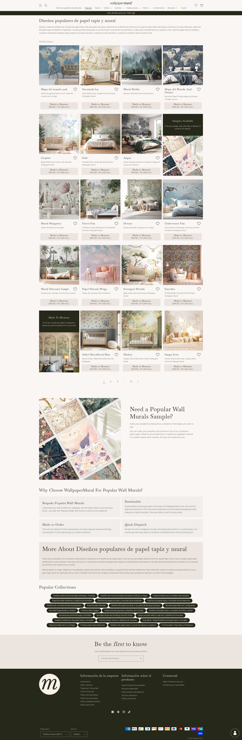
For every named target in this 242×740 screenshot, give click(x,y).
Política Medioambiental (90, 701)
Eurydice (170, 289)
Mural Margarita (51, 223)
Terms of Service (87, 692)
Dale (85, 157)
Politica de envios (129, 699)
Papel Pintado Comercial (173, 682)
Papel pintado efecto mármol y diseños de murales (160, 615)
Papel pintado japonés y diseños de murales (123, 610)
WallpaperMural (198, 738)
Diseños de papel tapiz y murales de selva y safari (171, 610)
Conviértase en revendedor (174, 685)
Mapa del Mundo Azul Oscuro (178, 91)
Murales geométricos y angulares (180, 605)
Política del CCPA (87, 705)
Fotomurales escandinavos (93, 625)
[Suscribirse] (141, 659)
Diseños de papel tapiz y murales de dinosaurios (168, 600)
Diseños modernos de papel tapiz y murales (74, 620)
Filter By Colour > (46, 42)
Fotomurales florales (96, 605)
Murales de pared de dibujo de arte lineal (114, 615)
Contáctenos (85, 682)
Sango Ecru (172, 354)
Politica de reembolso (89, 695)
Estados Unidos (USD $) (52, 734)
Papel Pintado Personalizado (133, 685)
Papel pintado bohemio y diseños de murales (72, 600)
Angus (127, 157)
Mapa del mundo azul (54, 89)
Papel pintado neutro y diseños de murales (118, 620)
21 (131, 381)
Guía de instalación (129, 695)
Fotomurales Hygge (90, 610)
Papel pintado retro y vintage (62, 625)
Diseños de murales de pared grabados (64, 605)
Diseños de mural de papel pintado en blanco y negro (124, 596)
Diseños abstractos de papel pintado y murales (74, 596)
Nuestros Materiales (130, 689)
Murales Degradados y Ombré (62, 610)
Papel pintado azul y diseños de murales (171, 596)
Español (77, 734)
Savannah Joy (90, 89)
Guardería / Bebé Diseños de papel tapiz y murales (165, 620)
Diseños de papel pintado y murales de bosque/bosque (135, 605)
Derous (128, 223)
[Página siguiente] (138, 381)
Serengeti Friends (134, 289)
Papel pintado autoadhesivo (133, 692)
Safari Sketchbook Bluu (96, 354)
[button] (40, 5)
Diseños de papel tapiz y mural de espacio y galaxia (133, 625)
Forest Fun (88, 223)
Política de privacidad (89, 698)
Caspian (46, 157)
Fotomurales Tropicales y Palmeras (177, 625)
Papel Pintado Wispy (94, 289)
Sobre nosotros (86, 685)
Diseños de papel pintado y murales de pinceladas (119, 600)
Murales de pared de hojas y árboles (75, 615)
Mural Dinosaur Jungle (55, 289)
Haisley (128, 354)
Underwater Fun (175, 223)
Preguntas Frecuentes (89, 688)
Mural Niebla (132, 89)
